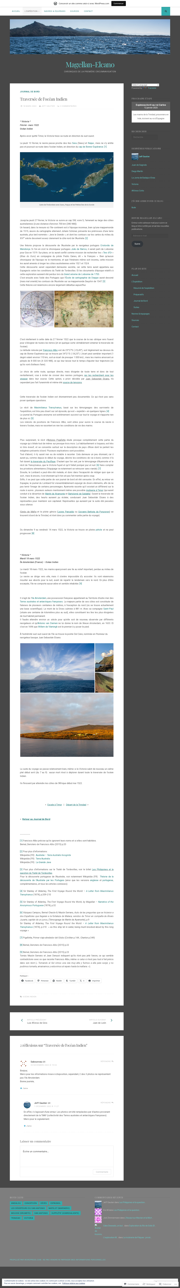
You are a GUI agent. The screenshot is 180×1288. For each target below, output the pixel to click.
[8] (33, 533)
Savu (74, 143)
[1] (105, 146)
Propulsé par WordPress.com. (26, 1260)
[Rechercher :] (145, 137)
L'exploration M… (110, 1237)
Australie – (53, 855)
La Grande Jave (43, 862)
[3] (104, 281)
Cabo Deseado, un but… (113, 1226)
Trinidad (15, 1218)
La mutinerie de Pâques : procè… (137, 1237)
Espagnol (56, 1203)
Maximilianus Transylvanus (47, 407)
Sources (74, 11)
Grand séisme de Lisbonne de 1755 (81, 274)
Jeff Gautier (48, 106)
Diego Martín (137, 171)
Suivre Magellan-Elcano (147, 218)
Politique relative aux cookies (73, 1283)
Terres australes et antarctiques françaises (41, 601)
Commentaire (102, 1172)
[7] (99, 468)
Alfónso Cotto (138, 191)
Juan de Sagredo (139, 165)
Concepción (31, 1203)
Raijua (91, 143)
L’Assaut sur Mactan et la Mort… (139, 1218)
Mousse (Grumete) (21, 1213)
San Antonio (41, 1213)
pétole (99, 529)
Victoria (135, 184)
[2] (86, 238)
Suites (136, 307)
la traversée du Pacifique (43, 461)
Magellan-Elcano (90, 64)
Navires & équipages (55, 11)
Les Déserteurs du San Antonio (28, 1208)
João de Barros (79, 249)
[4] (108, 411)
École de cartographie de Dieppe (82, 277)
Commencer (119, 3)
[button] (37, 309)
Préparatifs (139, 294)
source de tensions (72, 382)
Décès (44, 1203)
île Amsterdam (39, 598)
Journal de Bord (30, 92)
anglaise (94, 880)
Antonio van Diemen (48, 623)
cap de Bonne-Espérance (91, 146)
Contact (88, 11)
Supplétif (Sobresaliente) (65, 1213)
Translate (152, 88)
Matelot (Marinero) (59, 1208)
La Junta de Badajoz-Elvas (143, 178)
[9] (80, 583)
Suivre (137, 244)
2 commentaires (68, 106)
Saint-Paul (108, 608)
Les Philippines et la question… (132, 1202)
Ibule (134, 207)
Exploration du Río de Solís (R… (142, 1226)
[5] (32, 418)
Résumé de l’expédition (144, 288)
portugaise (108, 880)
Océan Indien (29, 997)
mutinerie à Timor (94, 490)
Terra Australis (43, 858)
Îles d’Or (107, 252)
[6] (98, 465)
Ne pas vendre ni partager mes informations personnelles (74, 1260)
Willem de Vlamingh (48, 626)
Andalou (16, 1203)
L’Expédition (31, 11)
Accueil (16, 11)
